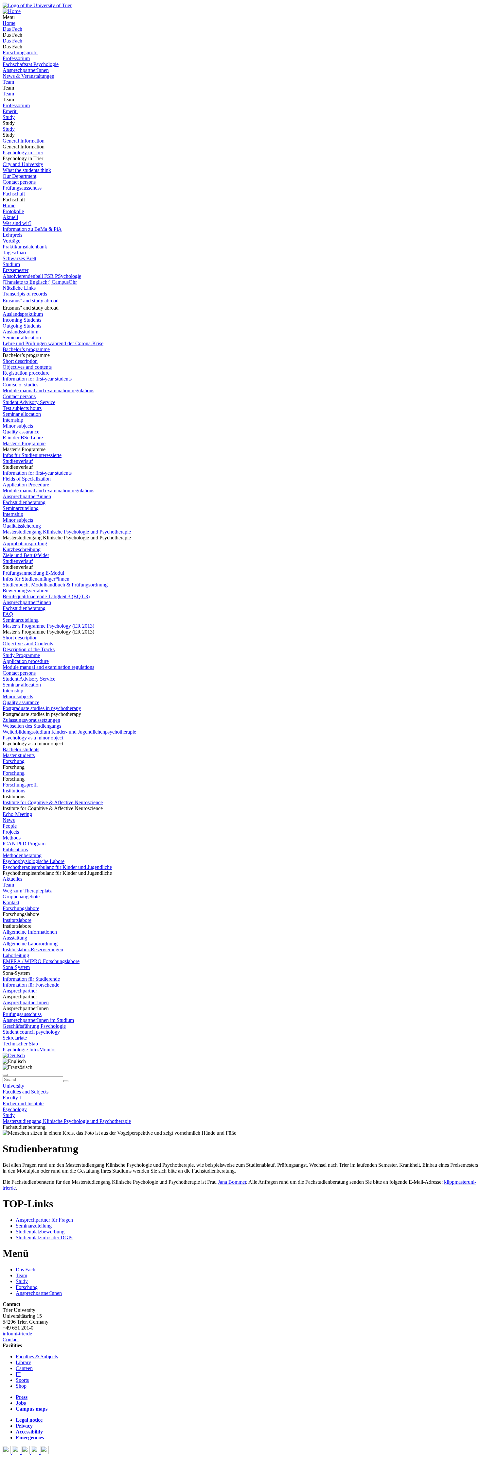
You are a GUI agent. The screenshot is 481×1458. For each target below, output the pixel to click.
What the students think (27, 170)
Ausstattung (15, 938)
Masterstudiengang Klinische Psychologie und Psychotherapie (67, 531)
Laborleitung (16, 955)
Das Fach (12, 29)
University (13, 1086)
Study (9, 117)
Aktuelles (12, 879)
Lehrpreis (12, 235)
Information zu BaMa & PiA (32, 229)
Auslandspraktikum (23, 314)
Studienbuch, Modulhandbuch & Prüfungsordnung (55, 584)
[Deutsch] (14, 1055)
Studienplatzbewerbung (40, 1231)
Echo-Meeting (17, 814)
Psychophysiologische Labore (33, 861)
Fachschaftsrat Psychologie (31, 64)
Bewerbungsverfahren (25, 590)
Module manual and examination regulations (48, 390)
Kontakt (11, 902)
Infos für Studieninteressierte (32, 455)
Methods (12, 837)
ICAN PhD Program (24, 843)
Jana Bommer (232, 1182)
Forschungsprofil (20, 52)
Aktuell (10, 217)
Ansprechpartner (20, 990)
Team (8, 82)
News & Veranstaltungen (28, 76)
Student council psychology (31, 1032)
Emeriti (10, 111)
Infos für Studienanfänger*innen (36, 579)
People (10, 826)
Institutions (14, 790)
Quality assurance (21, 431)
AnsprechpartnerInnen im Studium (38, 1020)
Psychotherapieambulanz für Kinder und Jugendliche (57, 867)
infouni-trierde (17, 1333)
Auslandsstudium (20, 331)
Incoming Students (22, 320)
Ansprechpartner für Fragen (44, 1220)
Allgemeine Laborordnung (30, 943)
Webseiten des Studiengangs (32, 726)
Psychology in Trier (23, 152)
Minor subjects (18, 426)
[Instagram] (36, 1452)
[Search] (65, 1081)
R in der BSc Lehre (23, 437)
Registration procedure (26, 373)
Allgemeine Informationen (30, 932)
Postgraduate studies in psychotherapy (42, 708)
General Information (24, 141)
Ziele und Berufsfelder (26, 555)
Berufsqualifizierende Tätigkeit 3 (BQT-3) (46, 596)
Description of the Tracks (29, 649)
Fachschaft (14, 193)
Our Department (19, 176)
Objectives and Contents (28, 643)
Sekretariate (15, 1038)
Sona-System (16, 967)
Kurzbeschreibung (22, 549)
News (9, 820)
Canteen (24, 1368)
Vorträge (11, 241)
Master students (19, 755)
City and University (23, 164)
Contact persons (19, 182)
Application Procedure (26, 484)
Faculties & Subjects (37, 1356)
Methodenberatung (22, 855)
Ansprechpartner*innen (27, 496)
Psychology (15, 1109)
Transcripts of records (25, 294)
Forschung (14, 761)
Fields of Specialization (27, 479)
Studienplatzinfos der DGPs (44, 1237)
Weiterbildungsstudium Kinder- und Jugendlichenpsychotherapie (69, 732)
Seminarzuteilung (21, 508)
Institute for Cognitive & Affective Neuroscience (53, 802)
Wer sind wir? (17, 223)
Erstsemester (15, 270)
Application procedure (26, 661)
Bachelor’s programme (26, 349)
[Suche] (5, 1075)
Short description (20, 361)
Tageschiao (14, 252)
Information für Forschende (31, 985)
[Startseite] (37, 5)
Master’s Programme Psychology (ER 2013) (48, 626)
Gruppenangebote (21, 896)
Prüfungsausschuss (22, 188)
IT (18, 1374)
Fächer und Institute (23, 1103)
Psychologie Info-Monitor (29, 1049)
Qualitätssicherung (22, 526)
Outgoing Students (22, 326)
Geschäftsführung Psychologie (34, 1026)
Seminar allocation (22, 337)
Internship (13, 420)
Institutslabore (17, 920)
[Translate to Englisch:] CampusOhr (40, 282)
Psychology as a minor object (33, 737)
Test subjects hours (22, 408)
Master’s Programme (24, 443)
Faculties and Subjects (25, 1091)
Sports (22, 1380)
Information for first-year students (37, 378)
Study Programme (21, 655)
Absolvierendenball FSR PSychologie (42, 276)
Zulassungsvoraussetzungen (31, 720)
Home (9, 23)
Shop (21, 1386)
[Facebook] (7, 1452)
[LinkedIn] (45, 1452)
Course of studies (20, 384)
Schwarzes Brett (19, 258)
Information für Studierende (31, 979)
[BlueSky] (17, 1452)
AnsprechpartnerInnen (26, 70)
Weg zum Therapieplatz (27, 890)
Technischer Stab (20, 1043)
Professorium (16, 58)
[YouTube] (26, 1452)
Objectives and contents (27, 367)
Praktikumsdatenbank (25, 246)
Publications (15, 849)
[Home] (12, 11)
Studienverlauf (18, 461)
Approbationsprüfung (25, 543)
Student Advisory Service (29, 402)
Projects (11, 832)
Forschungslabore (21, 908)
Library (23, 1362)
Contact (11, 1339)
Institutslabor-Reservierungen (33, 949)
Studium (11, 264)
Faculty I (12, 1097)
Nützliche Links (19, 288)
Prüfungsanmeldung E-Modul (33, 573)
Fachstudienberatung (24, 502)
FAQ (8, 614)
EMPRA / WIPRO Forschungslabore (41, 961)
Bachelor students (21, 749)
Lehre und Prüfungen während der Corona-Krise (53, 343)
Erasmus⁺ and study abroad (31, 300)
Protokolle (13, 211)
